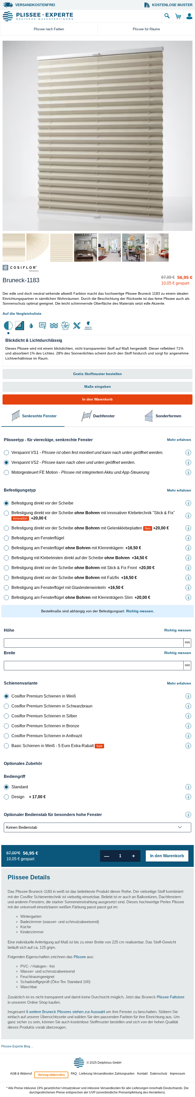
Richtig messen (177, 630)
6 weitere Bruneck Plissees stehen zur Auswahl (65, 1012)
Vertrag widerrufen (51, 1075)
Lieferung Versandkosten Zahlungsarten (107, 1073)
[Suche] (167, 16)
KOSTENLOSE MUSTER (172, 5)
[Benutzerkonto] (189, 16)
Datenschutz (158, 1073)
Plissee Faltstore (170, 997)
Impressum (177, 1073)
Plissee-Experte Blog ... (17, 1046)
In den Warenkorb (97, 399)
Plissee (80, 957)
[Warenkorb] (178, 16)
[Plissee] (81, 16)
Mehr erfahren (179, 440)
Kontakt (142, 1073)
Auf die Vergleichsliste (22, 314)
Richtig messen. (140, 611)
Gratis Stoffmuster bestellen (97, 374)
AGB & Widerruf (21, 1073)
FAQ (74, 1073)
